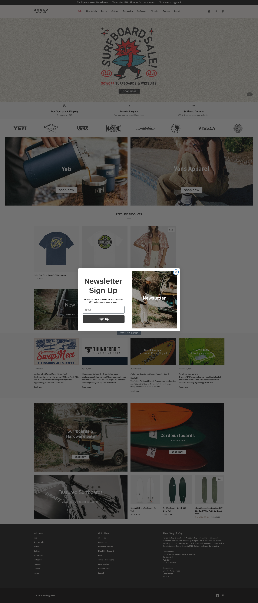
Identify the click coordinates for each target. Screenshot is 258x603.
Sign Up (104, 319)
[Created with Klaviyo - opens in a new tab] (129, 333)
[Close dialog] (176, 272)
